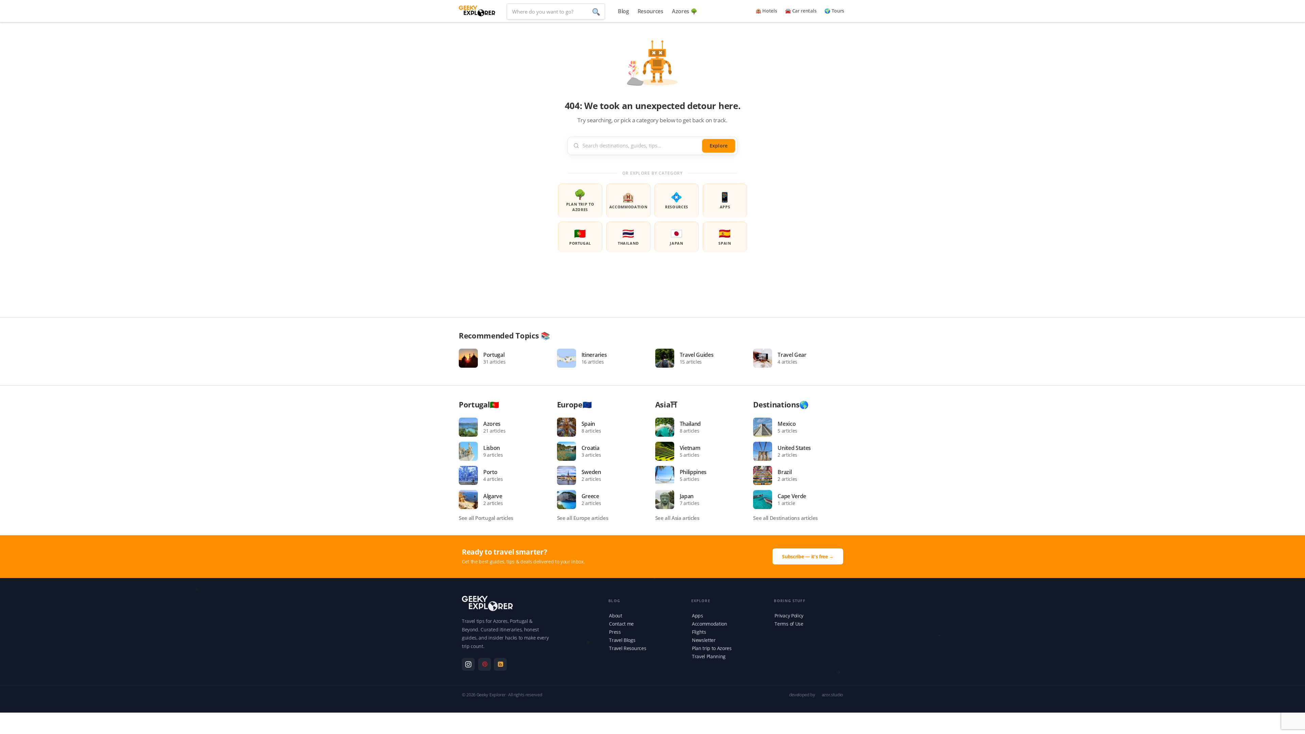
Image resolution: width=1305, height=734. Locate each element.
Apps (725, 199)
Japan (676, 236)
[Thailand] (667, 427)
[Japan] (667, 499)
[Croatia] (569, 451)
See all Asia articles (677, 517)
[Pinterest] (484, 664)
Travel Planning (709, 656)
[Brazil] (765, 475)
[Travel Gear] (765, 358)
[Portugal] (471, 358)
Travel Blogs (622, 640)
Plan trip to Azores (580, 200)
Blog (623, 11)
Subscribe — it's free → (808, 556)
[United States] (765, 451)
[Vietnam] (667, 451)
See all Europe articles (582, 517)
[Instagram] (468, 664)
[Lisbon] (471, 451)
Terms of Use (789, 624)
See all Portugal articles (486, 517)
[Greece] (569, 499)
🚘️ (800, 10)
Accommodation (628, 199)
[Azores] (471, 427)
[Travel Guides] (667, 358)
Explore (719, 145)
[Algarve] (471, 499)
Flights (699, 632)
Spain (724, 236)
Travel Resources (627, 648)
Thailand (628, 236)
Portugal (580, 236)
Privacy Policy (789, 615)
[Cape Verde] (765, 499)
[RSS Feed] (500, 664)
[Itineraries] (569, 358)
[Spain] (569, 427)
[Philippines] (667, 475)
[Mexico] (765, 427)
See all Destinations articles (785, 517)
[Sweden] (569, 475)
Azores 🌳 (684, 11)
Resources (650, 11)
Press (615, 632)
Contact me (621, 624)
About (615, 615)
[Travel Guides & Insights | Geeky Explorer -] (477, 10)
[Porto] (471, 475)
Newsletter (704, 640)
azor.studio (832, 695)
